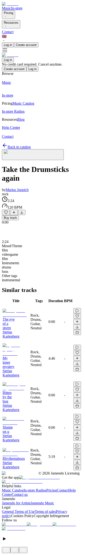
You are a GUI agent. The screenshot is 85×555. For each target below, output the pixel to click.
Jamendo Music (42, 503)
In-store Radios (35, 490)
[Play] (33, 154)
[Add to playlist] (14, 212)
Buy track (10, 217)
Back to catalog (19, 147)
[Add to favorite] (6, 212)
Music (6, 8)
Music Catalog (13, 490)
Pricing (8, 13)
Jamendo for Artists (16, 503)
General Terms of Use (18, 512)
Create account (26, 45)
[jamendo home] (10, 4)
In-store (16, 8)
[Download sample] (22, 212)
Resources (11, 22)
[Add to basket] (77, 332)
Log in (8, 45)
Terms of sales (45, 512)
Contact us (20, 494)
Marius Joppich (17, 190)
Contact (7, 32)
